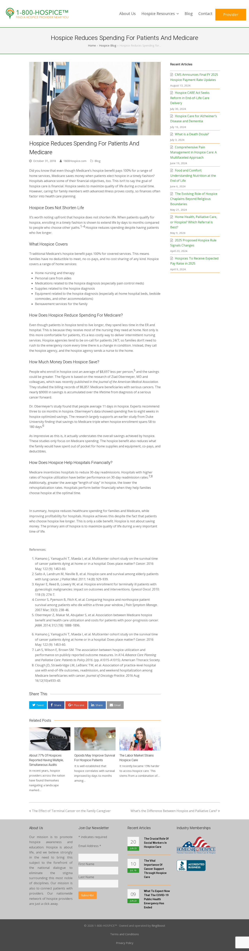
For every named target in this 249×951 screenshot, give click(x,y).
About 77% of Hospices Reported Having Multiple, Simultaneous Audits (46, 760)
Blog (98, 161)
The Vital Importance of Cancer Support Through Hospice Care (155, 869)
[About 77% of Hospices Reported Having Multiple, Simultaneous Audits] (49, 738)
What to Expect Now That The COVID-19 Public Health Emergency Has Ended (157, 899)
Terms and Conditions (124, 934)
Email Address (89, 846)
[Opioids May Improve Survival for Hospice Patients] (95, 738)
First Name (86, 864)
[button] (38, 705)
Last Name (86, 877)
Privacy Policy (124, 943)
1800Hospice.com (74, 161)
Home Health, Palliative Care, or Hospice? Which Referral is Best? (193, 222)
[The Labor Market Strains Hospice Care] (140, 738)
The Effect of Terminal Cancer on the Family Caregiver (71, 811)
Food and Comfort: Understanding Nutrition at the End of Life (193, 175)
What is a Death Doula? (192, 134)
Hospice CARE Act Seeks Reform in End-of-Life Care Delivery (190, 98)
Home (92, 45)
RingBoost (158, 925)
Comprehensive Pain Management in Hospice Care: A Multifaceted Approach (193, 152)
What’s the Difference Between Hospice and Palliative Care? (174, 811)
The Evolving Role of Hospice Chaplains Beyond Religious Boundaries (193, 199)
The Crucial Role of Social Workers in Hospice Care (156, 842)
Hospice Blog (107, 45)
